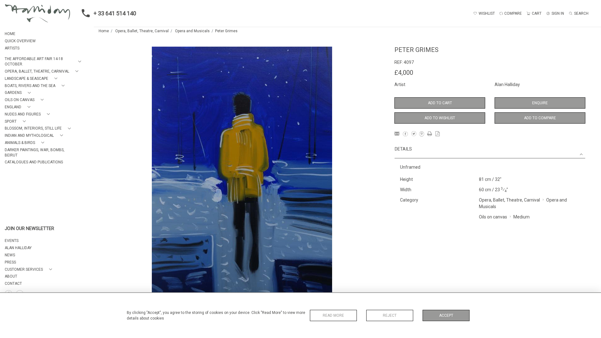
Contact (13, 283)
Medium (521, 216)
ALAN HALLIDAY (18, 248)
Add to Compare (540, 118)
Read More (333, 315)
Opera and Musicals (192, 31)
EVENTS (11, 240)
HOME (10, 34)
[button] (44, 61)
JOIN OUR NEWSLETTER (29, 228)
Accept (446, 315)
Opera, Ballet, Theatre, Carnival (142, 31)
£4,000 (403, 72)
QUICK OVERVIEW (20, 41)
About (11, 276)
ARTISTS (12, 48)
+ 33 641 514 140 (115, 13)
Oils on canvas (493, 216)
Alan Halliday (507, 84)
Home (104, 31)
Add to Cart (440, 103)
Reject (390, 315)
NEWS (10, 255)
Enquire (540, 103)
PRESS (10, 262)
